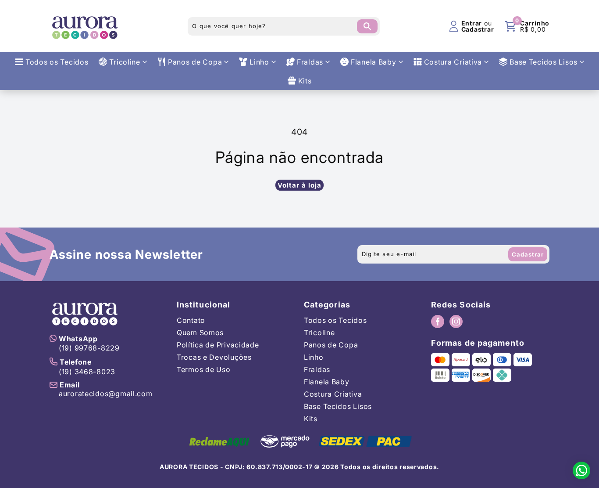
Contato (191, 320)
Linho (314, 357)
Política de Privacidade (218, 344)
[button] (527, 26)
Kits (310, 418)
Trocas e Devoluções (214, 357)
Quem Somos (200, 332)
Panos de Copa (331, 344)
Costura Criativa (333, 394)
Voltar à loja (299, 185)
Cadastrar (528, 254)
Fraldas (317, 369)
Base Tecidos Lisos (338, 406)
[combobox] (284, 26)
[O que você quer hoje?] (367, 26)
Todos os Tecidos (335, 320)
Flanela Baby (326, 381)
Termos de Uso (203, 369)
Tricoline (319, 332)
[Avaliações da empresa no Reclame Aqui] (219, 441)
